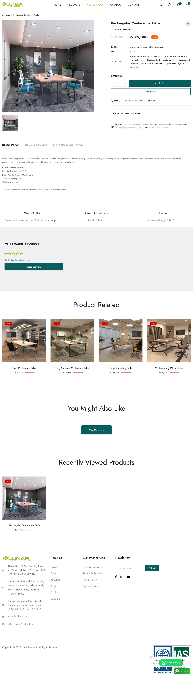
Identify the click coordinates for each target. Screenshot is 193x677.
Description (10, 145)
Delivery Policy (36, 145)
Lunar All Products (148, 60)
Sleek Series (159, 47)
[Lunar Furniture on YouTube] (128, 576)
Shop (53, 586)
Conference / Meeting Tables (141, 47)
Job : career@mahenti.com (21, 624)
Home (7, 15)
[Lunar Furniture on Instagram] (121, 576)
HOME (57, 4)
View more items (96, 429)
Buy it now (151, 91)
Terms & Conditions (92, 567)
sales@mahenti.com (18, 616)
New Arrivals (95, 4)
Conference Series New (139, 56)
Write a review (33, 267)
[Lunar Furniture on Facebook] (116, 576)
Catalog (54, 592)
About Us (55, 580)
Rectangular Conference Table (24, 525)
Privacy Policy (90, 580)
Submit (152, 568)
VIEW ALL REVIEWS (122, 30)
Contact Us (56, 599)
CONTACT (133, 4)
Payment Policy (90, 586)
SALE (158, 60)
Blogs (53, 573)
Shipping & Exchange (68, 145)
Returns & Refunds (92, 573)
